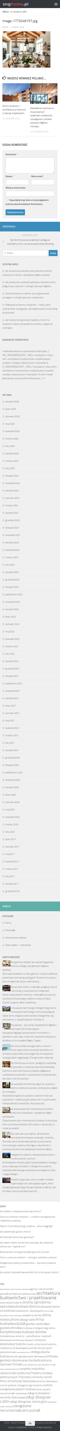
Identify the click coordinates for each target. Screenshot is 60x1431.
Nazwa (10, 176)
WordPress (22, 1427)
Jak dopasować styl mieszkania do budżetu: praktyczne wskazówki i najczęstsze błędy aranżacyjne (27, 1112)
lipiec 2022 (10, 616)
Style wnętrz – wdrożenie (18, 945)
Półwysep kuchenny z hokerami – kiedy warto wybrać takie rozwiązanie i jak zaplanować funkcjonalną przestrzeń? (29, 308)
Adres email (37, 176)
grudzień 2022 (12, 579)
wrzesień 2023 (12, 535)
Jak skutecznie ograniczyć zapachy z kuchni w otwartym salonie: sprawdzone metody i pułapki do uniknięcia (27, 324)
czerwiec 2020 (12, 802)
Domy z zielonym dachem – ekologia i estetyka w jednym (28, 1257)
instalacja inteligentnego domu (39, 1328)
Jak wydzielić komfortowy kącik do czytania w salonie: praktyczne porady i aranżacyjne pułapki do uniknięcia (29, 1088)
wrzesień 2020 (12, 779)
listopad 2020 (12, 765)
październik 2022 (13, 594)
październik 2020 (13, 772)
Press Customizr (44, 1427)
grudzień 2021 (12, 668)
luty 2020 (10, 831)
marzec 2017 (11, 869)
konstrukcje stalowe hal (24, 1340)
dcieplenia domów (32, 1315)
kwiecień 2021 (12, 728)
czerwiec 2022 (12, 624)
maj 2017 (10, 854)
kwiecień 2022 (12, 639)
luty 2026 (10, 446)
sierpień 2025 (12, 453)
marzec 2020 (11, 824)
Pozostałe (10, 930)
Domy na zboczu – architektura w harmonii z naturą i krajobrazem (14, 110)
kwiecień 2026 (12, 431)
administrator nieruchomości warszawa (14, 1289)
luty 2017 (10, 876)
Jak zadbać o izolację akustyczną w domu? (20, 1211)
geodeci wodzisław (38, 1324)
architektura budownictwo (22, 1293)
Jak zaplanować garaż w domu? (15, 1231)
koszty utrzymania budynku (41, 1344)
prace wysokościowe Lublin (10, 1369)
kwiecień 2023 (12, 549)
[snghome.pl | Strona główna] (20, 4)
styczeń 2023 (12, 572)
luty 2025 (10, 468)
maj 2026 (10, 423)
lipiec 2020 (10, 794)
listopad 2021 (12, 676)
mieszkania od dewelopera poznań (18, 1348)
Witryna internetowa (15, 187)
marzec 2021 (11, 735)
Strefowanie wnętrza (15, 937)
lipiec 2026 (10, 409)
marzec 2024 (11, 505)
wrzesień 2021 (12, 690)
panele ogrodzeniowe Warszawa (28, 1356)
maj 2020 (10, 809)
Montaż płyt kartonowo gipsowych (17, 1237)
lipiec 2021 (10, 705)
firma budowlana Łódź (22, 1321)
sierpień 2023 (12, 542)
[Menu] (56, 4)
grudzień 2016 (12, 891)
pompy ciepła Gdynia (29, 1365)
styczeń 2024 (12, 512)
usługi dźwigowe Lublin (25, 1399)
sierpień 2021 (12, 698)
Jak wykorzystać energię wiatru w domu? (30, 1046)
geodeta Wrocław (11, 1328)
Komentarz (11, 154)
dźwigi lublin (27, 1319)
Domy (8, 922)
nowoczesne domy (23, 1352)
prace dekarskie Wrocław (46, 1365)
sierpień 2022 (12, 609)
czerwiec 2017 (12, 846)
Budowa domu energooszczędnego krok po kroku (24, 1252)
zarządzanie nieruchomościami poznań (20, 1408)
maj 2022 (10, 631)
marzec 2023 (11, 557)
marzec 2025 (11, 460)
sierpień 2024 (12, 490)
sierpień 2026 (12, 401)
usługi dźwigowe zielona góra (28, 1401)
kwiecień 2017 (12, 861)
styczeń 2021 (12, 750)
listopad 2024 (12, 475)
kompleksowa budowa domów (23, 1332)
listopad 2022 (12, 587)
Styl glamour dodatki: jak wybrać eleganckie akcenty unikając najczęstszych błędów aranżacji (27, 966)
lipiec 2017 (10, 839)
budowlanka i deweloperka (29, 1310)
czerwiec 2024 (12, 498)
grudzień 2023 (12, 520)
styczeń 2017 (12, 883)
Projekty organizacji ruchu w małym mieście (32, 1179)
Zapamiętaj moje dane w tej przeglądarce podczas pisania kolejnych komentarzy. (27, 202)
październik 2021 (13, 683)
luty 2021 (10, 742)
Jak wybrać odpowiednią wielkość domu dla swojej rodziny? (29, 1272)
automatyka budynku (11, 1302)
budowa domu (27, 1306)
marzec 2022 (11, 646)
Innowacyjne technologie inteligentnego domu (33, 1008)
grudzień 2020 (12, 757)
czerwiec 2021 (12, 713)
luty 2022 (10, 653)
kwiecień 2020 (12, 817)
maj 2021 (10, 720)
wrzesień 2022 (12, 601)
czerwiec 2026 (12, 416)
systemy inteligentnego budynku (25, 1385)
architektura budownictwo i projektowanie (30, 1295)
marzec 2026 (11, 438)
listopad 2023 (12, 527)
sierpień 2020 (12, 787)
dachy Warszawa (16, 1316)
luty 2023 (10, 564)
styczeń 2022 (12, 661)
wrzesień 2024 (12, 483)
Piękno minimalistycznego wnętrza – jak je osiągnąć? (26, 1226)
